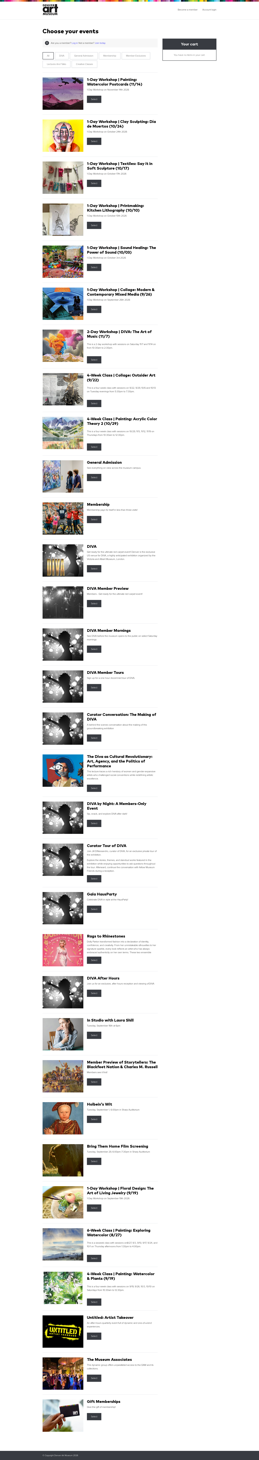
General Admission (83, 55)
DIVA (61, 55)
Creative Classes (84, 64)
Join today (100, 43)
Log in (75, 43)
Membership (109, 55)
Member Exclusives (136, 55)
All (48, 55)
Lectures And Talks (56, 64)
